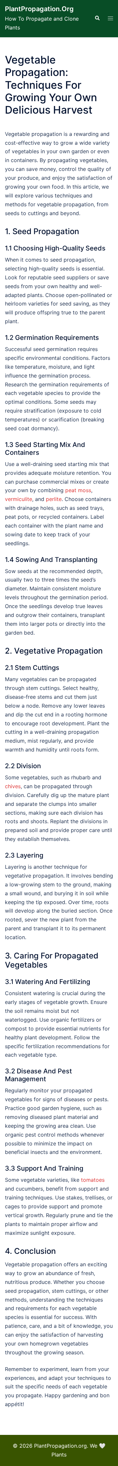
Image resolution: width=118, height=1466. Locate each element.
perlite (54, 499)
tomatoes (93, 1180)
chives (13, 786)
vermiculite (18, 499)
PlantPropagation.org (39, 9)
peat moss (78, 490)
